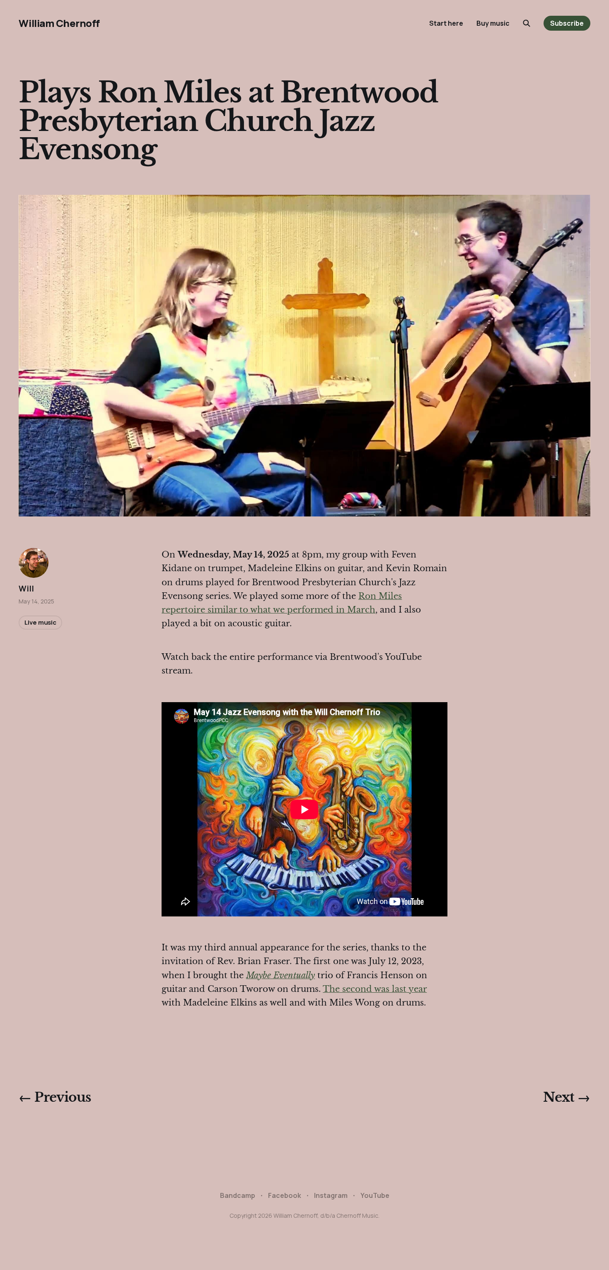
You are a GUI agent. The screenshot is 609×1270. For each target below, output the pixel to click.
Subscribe (567, 23)
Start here (446, 23)
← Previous (55, 1097)
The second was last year (375, 989)
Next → (566, 1097)
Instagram (331, 1195)
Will (26, 588)
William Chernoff (59, 23)
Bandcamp (237, 1195)
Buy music (493, 23)
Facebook (284, 1195)
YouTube (374, 1195)
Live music (40, 622)
